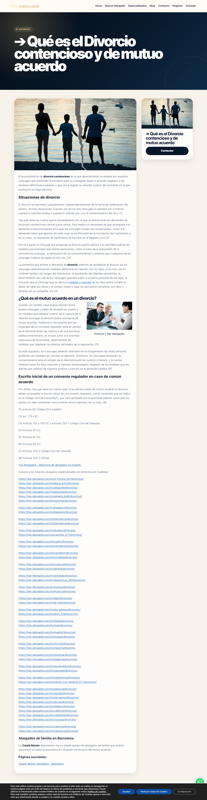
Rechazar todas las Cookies (154, 791)
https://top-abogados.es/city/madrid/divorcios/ (47, 632)
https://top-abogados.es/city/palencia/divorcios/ (47, 659)
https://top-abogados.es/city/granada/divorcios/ (47, 575)
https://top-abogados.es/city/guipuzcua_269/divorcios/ (52, 580)
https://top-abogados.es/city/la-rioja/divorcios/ (47, 602)
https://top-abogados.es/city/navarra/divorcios (46, 648)
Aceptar (126, 791)
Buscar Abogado (115, 5)
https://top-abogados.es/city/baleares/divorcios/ (48, 512)
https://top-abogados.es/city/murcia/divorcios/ (46, 643)
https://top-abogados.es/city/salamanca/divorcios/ (49, 677)
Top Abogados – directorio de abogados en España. (49, 465)
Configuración (184, 791)
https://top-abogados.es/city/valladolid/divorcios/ (48, 715)
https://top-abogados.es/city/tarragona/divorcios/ (48, 697)
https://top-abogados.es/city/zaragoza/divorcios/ (48, 731)
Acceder (191, 5)
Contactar (167, 150)
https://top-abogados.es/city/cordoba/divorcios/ (47, 557)
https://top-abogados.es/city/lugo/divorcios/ (45, 625)
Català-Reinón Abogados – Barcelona (41, 763)
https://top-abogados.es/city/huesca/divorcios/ (47, 591)
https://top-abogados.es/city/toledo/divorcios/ (46, 706)
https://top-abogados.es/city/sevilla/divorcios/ (46, 693)
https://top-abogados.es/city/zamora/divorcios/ (47, 726)
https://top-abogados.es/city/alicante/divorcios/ (47, 492)
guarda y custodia (80, 282)
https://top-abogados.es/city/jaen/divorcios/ (45, 598)
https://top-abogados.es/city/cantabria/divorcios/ (48, 546)
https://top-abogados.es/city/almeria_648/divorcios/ (50, 496)
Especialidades (137, 5)
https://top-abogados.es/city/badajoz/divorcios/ (47, 507)
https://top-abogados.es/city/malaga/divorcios (46, 636)
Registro (178, 5)
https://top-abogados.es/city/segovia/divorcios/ (47, 689)
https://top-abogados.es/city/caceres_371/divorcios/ (50, 534)
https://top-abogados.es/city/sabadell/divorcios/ (47, 670)
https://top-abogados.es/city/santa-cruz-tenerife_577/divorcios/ (57, 682)
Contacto (163, 5)
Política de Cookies (97, 791)
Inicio (98, 5)
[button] (200, 782)
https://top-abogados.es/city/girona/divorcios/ (46, 568)
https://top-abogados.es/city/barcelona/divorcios (48, 519)
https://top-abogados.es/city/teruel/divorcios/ (46, 702)
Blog (152, 5)
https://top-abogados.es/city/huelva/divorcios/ (46, 587)
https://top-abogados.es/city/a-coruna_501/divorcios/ (51, 479)
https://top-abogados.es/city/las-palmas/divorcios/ (49, 609)
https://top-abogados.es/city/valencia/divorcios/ (47, 710)
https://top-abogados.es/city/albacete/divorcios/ (48, 487)
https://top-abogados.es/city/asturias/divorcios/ (47, 500)
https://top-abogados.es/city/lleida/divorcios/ (45, 621)
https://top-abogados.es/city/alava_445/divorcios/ (48, 483)
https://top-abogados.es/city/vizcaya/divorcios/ (47, 719)
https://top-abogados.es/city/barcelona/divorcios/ (48, 523)
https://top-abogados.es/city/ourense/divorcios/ (47, 655)
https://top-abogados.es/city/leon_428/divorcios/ (48, 614)
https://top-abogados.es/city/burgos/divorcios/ (47, 530)
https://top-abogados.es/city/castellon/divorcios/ (48, 553)
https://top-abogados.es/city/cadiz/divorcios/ (46, 541)
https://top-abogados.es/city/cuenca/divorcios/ (47, 564)
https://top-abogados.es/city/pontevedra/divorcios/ (49, 666)
